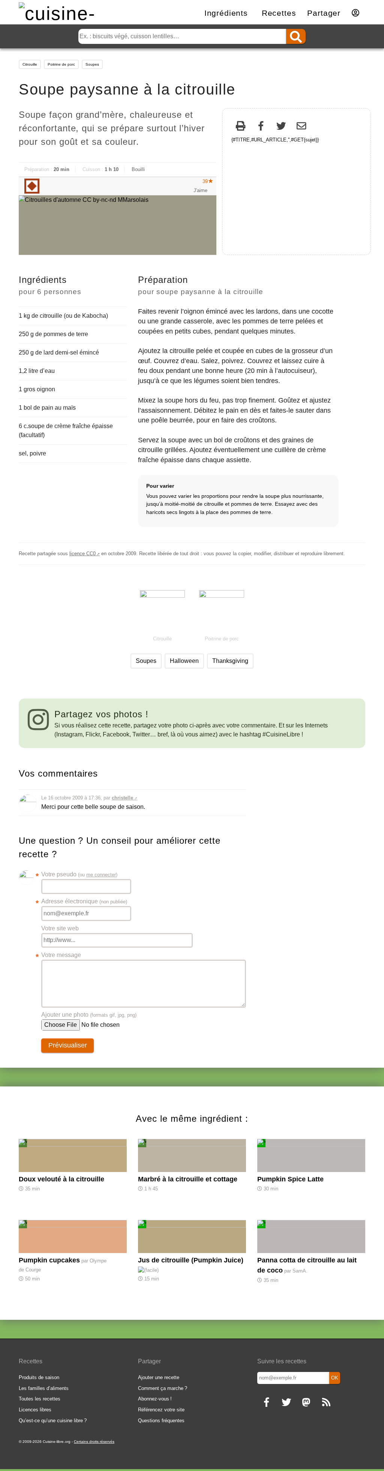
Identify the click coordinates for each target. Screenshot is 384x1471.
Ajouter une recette (158, 1377)
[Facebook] (261, 126)
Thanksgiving (230, 661)
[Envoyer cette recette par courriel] (301, 126)
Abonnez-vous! (155, 1399)
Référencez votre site (161, 1409)
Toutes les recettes (39, 1399)
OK (334, 1378)
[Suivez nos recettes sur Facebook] (266, 1403)
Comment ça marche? (162, 1388)
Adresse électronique (84, 902)
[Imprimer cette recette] (240, 126)
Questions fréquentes (161, 1420)
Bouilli (138, 169)
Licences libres (35, 1409)
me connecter (101, 874)
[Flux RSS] (326, 1403)
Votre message (61, 956)
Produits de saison (39, 1377)
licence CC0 (82, 553)
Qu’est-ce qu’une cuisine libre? (53, 1420)
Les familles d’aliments (44, 1388)
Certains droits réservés (94, 1441)
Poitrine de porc (61, 64)
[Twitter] (281, 126)
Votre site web (60, 928)
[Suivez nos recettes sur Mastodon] (306, 1403)
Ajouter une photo (88, 1014)
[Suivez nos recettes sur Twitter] (286, 1403)
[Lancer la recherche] (296, 36)
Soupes (92, 64)
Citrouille (29, 64)
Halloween (184, 661)
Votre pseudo (79, 875)
